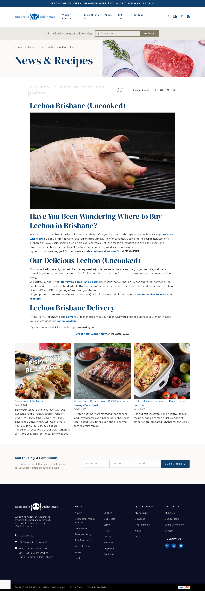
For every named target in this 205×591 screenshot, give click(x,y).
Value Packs (81, 528)
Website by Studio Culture (97, 587)
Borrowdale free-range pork (79, 282)
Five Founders (82, 540)
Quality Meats (172, 519)
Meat (32, 87)
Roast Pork (37, 93)
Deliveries (140, 519)
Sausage (108, 542)
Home (18, 47)
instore (111, 251)
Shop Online (91, 15)
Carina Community (174, 524)
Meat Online (47, 87)
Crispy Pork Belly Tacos (29, 401)
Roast (100, 87)
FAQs (137, 536)
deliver (70, 316)
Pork (106, 530)
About (108, 15)
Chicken (108, 513)
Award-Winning (83, 534)
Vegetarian (109, 548)
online (97, 251)
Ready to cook (82, 546)
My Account (141, 513)
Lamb (107, 524)
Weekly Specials (67, 17)
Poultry (107, 536)
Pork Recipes (69, 87)
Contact (138, 15)
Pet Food (109, 554)
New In (78, 513)
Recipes (87, 87)
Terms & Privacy (76, 587)
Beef (77, 558)
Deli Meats (109, 519)
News (31, 47)
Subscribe (173, 463)
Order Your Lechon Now (91, 334)
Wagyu (78, 552)
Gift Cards (121, 17)
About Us (170, 513)
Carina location (66, 321)
